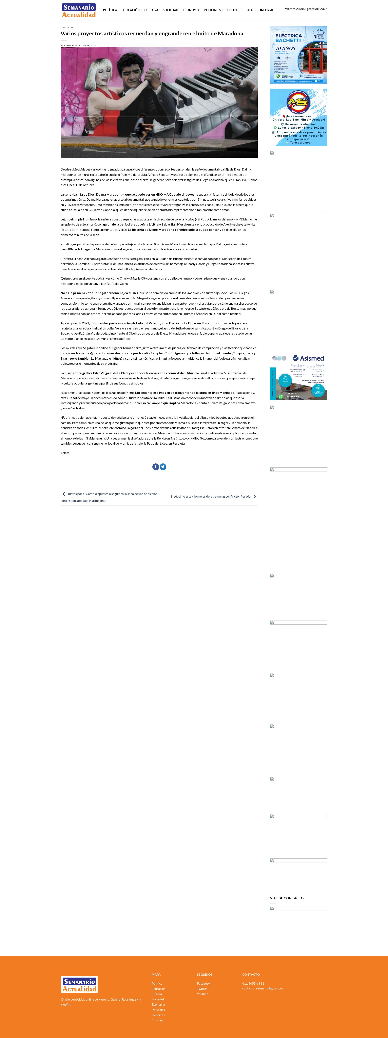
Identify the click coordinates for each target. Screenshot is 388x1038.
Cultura (151, 10)
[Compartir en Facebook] (155, 466)
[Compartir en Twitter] (163, 466)
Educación (131, 10)
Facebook (203, 983)
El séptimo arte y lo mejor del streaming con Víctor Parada (211, 496)
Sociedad (170, 10)
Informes (267, 10)
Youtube (202, 994)
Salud (250, 10)
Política (110, 10)
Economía (191, 10)
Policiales (212, 10)
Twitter (202, 988)
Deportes (233, 10)
